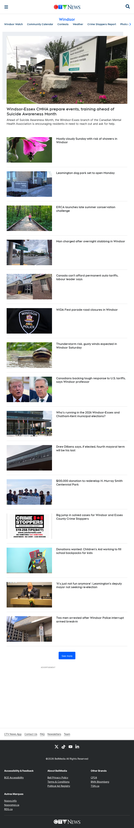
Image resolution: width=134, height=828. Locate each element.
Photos (124, 24)
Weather (78, 24)
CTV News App (13, 734)
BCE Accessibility (14, 777)
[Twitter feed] (56, 746)
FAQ (42, 734)
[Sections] (6, 6)
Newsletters (54, 734)
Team (67, 734)
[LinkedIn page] (77, 746)
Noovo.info (10, 800)
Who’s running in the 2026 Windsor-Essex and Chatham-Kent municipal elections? (88, 414)
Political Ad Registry (58, 785)
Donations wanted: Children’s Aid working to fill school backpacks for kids (88, 551)
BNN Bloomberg (100, 781)
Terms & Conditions (58, 781)
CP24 (94, 777)
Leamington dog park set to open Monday (85, 173)
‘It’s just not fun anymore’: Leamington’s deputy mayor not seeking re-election (89, 585)
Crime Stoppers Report (101, 24)
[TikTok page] (63, 746)
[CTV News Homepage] (67, 7)
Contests (63, 24)
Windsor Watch (13, 24)
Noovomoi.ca (11, 804)
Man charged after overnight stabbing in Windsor (90, 241)
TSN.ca (95, 785)
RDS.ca (8, 809)
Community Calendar (40, 24)
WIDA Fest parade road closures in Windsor (87, 309)
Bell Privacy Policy (57, 777)
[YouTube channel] (70, 746)
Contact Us (30, 734)
